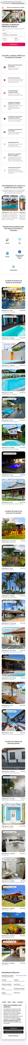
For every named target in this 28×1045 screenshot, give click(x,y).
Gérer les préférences (13, 1035)
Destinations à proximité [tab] (7, 975)
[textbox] (7, 40)
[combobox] (13, 35)
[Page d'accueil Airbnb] (3, 7)
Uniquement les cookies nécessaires (13, 1032)
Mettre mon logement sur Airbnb (15, 7)
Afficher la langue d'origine (18, 3)
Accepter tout (13, 1028)
